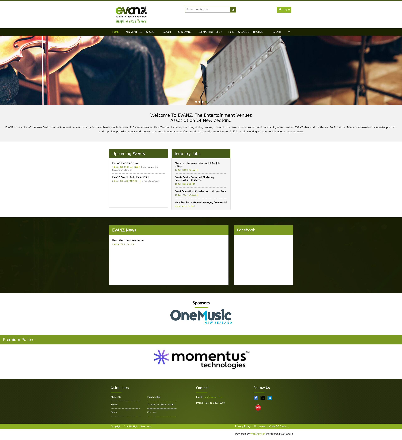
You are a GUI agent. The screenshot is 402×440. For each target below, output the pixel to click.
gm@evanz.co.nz (213, 397)
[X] (263, 398)
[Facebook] (256, 398)
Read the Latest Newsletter (128, 240)
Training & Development (161, 404)
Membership (153, 397)
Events (114, 404)
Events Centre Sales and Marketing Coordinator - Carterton (194, 179)
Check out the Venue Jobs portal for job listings (197, 164)
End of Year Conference (125, 163)
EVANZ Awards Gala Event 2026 (130, 177)
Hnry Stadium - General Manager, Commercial (201, 202)
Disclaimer (260, 426)
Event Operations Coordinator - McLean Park (200, 191)
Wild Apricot (257, 433)
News (114, 412)
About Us (116, 397)
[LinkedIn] (269, 398)
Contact (151, 412)
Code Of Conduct (279, 426)
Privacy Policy (243, 426)
